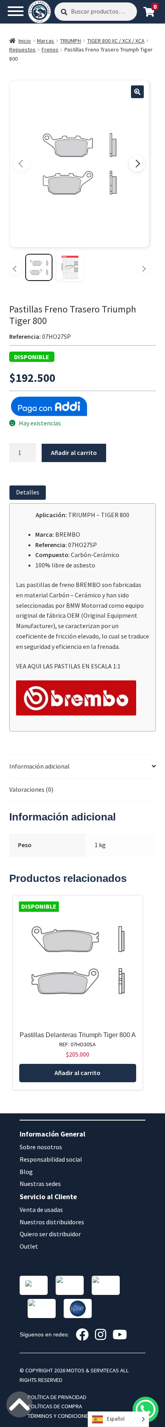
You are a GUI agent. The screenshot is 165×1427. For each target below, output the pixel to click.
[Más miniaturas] (143, 268)
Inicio (24, 40)
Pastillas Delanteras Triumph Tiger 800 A (78, 1035)
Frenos (50, 49)
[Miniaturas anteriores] (15, 268)
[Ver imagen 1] (38, 267)
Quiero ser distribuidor (50, 1234)
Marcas (45, 40)
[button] (137, 91)
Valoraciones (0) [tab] (31, 789)
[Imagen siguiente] (137, 164)
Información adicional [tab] (39, 766)
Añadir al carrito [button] (77, 1073)
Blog (26, 1172)
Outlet (29, 1246)
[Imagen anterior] (22, 164)
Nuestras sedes (40, 1184)
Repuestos (22, 49)
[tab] (29, 492)
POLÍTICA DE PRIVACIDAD (57, 1397)
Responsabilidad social (51, 1159)
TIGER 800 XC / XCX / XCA (116, 40)
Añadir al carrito (74, 453)
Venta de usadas (41, 1210)
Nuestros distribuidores (52, 1222)
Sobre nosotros (41, 1147)
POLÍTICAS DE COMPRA (55, 1406)
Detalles (27, 492)
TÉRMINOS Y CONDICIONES (59, 1415)
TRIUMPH (70, 40)
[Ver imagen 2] (70, 267)
